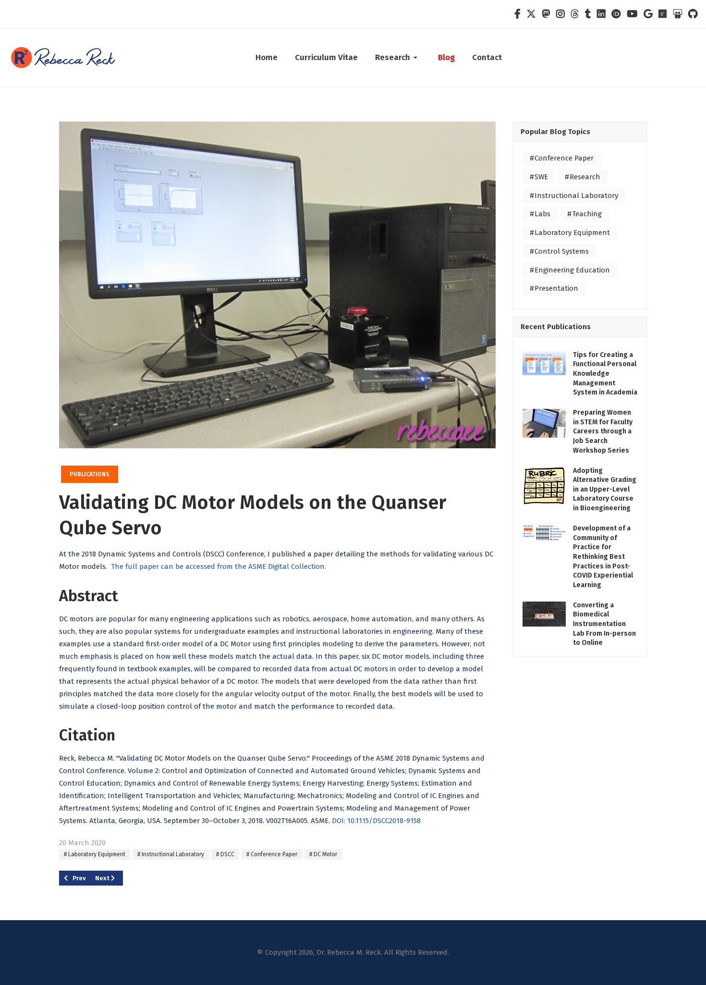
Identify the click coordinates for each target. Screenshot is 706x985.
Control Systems (561, 251)
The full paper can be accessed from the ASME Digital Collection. (218, 566)
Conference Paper (273, 854)
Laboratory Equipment (96, 854)
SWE (540, 176)
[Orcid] (616, 14)
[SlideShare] (677, 14)
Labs (541, 213)
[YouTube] (632, 14)
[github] (692, 14)
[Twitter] (531, 14)
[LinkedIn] (601, 14)
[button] (397, 57)
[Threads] (575, 14)
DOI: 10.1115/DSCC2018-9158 (376, 820)
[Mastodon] (546, 14)
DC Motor (324, 854)
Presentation (555, 288)
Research (584, 176)
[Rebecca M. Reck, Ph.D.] (69, 58)
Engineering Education (571, 270)
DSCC (226, 854)
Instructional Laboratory (172, 854)
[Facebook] (517, 14)
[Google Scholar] (648, 14)
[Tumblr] (588, 14)
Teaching (586, 213)
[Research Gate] (662, 14)
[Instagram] (560, 14)
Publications (90, 474)
